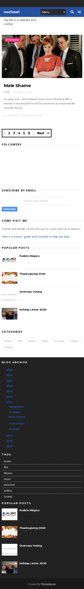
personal (12, 40)
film (20, 341)
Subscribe (9, 209)
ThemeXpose (48, 584)
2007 (9, 446)
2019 (9, 391)
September (17, 423)
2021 (9, 380)
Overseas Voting (30, 291)
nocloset (12, 12)
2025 (9, 370)
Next (40, 133)
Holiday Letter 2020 (32, 309)
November (17, 407)
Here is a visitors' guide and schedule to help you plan (35, 236)
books (8, 341)
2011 (9, 435)
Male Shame (17, 85)
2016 (9, 402)
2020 (9, 386)
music (45, 341)
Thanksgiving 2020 (32, 273)
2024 (9, 375)
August (14, 429)
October (15, 412)
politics (74, 341)
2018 (9, 397)
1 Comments (13, 115)
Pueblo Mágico (29, 255)
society (9, 347)
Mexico (32, 341)
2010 (9, 441)
